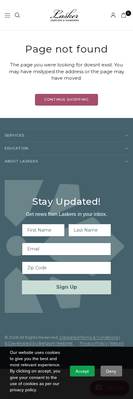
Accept (82, 371)
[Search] (17, 15)
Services (14, 135)
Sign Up (66, 287)
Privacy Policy (93, 343)
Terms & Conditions (99, 337)
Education (16, 148)
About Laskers (21, 161)
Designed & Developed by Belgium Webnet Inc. (42, 343)
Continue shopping (66, 99)
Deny (111, 371)
